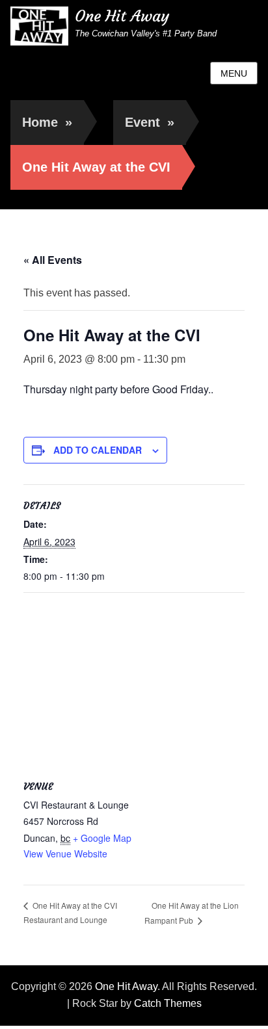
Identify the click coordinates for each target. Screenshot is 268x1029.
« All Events (52, 259)
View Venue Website (65, 853)
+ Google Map (102, 837)
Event (149, 122)
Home (47, 122)
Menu (234, 73)
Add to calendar (97, 449)
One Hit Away (122, 16)
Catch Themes (168, 1003)
